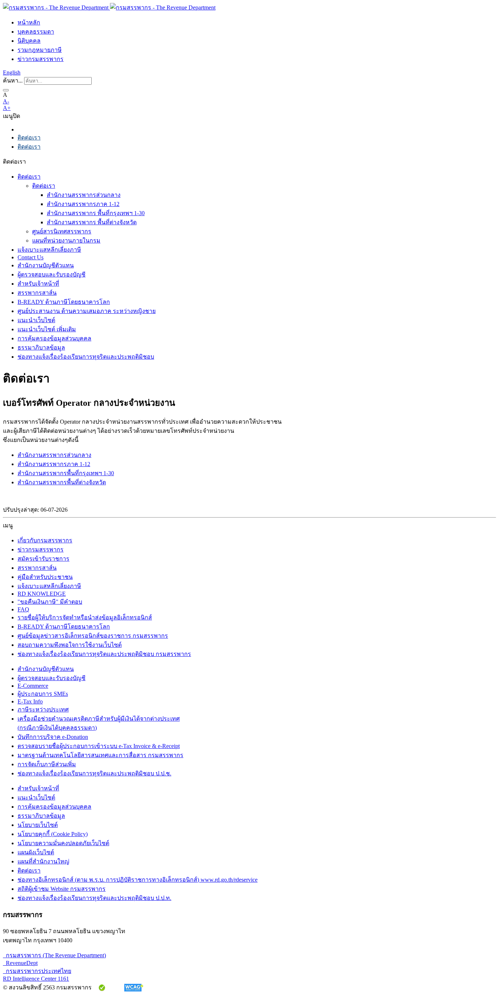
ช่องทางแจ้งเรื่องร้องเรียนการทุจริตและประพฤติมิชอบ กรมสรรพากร (104, 654)
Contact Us (30, 257)
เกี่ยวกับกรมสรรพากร (45, 540)
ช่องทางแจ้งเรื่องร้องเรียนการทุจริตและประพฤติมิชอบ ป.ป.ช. (94, 773)
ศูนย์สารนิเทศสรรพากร (61, 231)
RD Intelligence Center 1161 (36, 979)
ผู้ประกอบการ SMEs (43, 694)
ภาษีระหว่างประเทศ (43, 709)
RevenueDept (20, 963)
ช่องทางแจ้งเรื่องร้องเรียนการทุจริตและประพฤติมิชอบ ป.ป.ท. (94, 898)
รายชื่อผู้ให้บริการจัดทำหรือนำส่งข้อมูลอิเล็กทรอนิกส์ (85, 617)
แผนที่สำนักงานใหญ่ (43, 861)
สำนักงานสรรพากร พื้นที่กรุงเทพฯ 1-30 (96, 213)
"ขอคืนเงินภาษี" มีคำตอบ (50, 602)
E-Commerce (33, 686)
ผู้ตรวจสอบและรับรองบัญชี (51, 274)
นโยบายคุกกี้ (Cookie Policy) (53, 834)
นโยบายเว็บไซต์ (38, 825)
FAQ (23, 609)
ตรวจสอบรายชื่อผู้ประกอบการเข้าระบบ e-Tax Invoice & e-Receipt (99, 746)
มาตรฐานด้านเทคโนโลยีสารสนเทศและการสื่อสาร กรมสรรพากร (100, 755)
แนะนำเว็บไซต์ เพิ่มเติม (47, 329)
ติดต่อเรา (29, 137)
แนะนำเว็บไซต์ (36, 320)
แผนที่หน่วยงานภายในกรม (66, 240)
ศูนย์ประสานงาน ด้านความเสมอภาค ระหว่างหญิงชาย (87, 311)
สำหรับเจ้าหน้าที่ (38, 284)
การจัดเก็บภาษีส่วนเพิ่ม (47, 764)
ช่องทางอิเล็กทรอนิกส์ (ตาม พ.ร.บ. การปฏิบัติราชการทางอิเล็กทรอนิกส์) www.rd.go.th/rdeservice (138, 880)
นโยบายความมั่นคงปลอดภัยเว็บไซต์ (63, 843)
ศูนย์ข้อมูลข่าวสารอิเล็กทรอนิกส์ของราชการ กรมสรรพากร (93, 636)
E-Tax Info (30, 701)
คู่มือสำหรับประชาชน (45, 577)
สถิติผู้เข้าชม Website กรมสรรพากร (62, 889)
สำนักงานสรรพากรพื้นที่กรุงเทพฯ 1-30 (66, 473)
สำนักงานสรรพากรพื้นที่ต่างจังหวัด (62, 482)
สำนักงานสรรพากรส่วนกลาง (84, 195)
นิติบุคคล (29, 41)
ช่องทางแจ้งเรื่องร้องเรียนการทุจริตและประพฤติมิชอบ (86, 357)
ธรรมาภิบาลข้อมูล (41, 347)
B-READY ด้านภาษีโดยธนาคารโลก (64, 302)
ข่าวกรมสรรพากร (41, 59)
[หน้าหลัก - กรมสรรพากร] (109, 7)
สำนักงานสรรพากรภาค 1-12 (83, 204)
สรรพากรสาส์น (37, 293)
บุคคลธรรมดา (36, 31)
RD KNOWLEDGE (42, 594)
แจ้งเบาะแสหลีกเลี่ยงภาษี (49, 250)
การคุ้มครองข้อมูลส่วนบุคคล (54, 338)
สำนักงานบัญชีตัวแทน (46, 265)
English (11, 72)
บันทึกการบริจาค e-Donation (53, 737)
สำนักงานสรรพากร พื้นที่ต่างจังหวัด (92, 222)
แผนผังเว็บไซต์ (36, 852)
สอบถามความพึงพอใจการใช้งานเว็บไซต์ (70, 645)
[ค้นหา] (6, 90)
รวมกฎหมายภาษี (40, 50)
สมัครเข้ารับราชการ (43, 559)
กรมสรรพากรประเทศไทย (37, 971)
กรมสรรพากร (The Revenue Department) (54, 955)
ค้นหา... (13, 80)
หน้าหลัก (29, 22)
